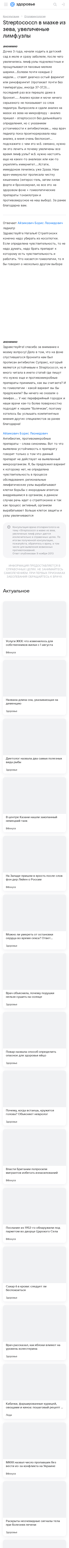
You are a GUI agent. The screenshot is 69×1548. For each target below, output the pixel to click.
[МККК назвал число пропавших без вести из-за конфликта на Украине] (34, 1449)
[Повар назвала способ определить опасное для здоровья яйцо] (34, 1039)
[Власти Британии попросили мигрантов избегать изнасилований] (34, 1156)
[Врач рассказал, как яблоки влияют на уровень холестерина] (34, 1332)
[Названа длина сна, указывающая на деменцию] (34, 687)
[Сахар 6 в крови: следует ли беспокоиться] (34, 1273)
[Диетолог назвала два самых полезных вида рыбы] (34, 746)
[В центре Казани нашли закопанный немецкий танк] (34, 804)
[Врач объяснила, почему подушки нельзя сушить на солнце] (34, 980)
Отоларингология (34, 16)
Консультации (11, 16)
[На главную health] (25, 4)
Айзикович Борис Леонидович (40, 223)
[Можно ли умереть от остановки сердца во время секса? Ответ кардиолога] (34, 922)
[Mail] (12, 4)
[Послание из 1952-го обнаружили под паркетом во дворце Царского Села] (34, 1215)
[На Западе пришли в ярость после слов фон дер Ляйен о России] (34, 863)
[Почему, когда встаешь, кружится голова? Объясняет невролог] (34, 1097)
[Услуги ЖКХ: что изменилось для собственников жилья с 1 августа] (34, 628)
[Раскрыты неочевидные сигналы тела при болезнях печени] (34, 1508)
